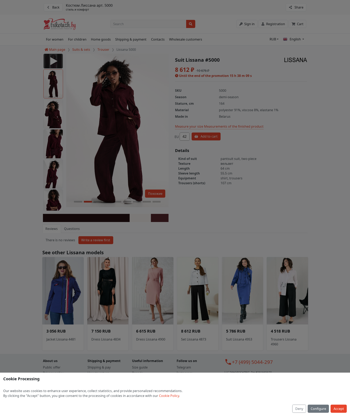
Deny (299, 408)
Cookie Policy (169, 395)
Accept (339, 408)
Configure (318, 408)
